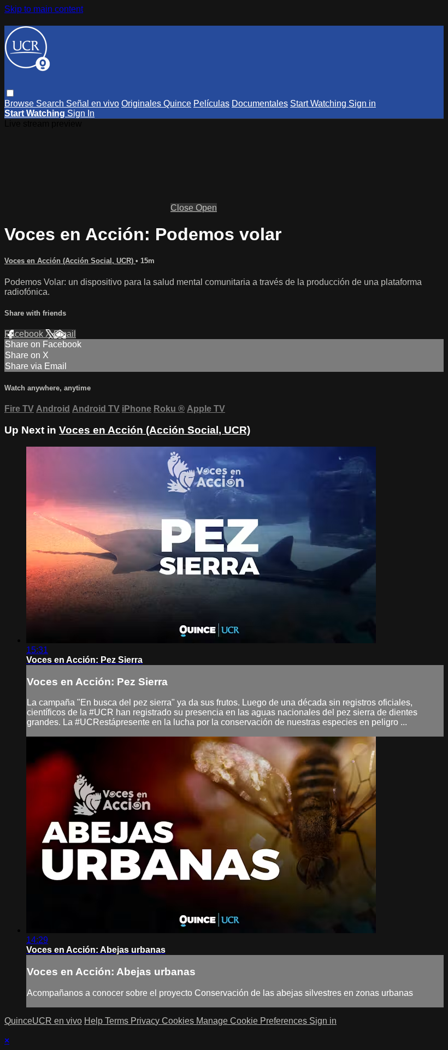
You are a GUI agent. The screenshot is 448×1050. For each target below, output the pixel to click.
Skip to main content (43, 9)
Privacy (146, 1020)
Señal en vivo (92, 103)
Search (51, 103)
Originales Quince (156, 103)
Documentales (260, 103)
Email (65, 334)
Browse (20, 103)
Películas (211, 103)
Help (94, 1020)
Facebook (24, 334)
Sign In (81, 113)
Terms (118, 1020)
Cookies (179, 1020)
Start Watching (319, 103)
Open (206, 207)
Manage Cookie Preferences (252, 1020)
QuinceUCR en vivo (43, 1020)
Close (183, 207)
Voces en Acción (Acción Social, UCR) (69, 261)
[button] (10, 93)
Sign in (362, 103)
